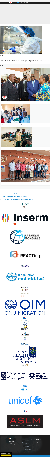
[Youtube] (33, 0)
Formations (23, 441)
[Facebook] (31, 0)
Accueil (18, 2)
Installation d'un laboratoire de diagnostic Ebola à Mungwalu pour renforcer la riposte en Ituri (12, 124)
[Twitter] (32, 0)
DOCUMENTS (24, 2)
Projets (22, 442)
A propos (21, 2)
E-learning (30, 2)
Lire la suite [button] (9, 453)
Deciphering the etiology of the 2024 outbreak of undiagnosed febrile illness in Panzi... (15, 196)
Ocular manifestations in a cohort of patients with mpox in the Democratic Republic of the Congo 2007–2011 (18, 199)
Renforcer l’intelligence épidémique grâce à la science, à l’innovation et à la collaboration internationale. (13, 183)
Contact (27, 2)
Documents (18, 441)
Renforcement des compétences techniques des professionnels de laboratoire (11, 148)
